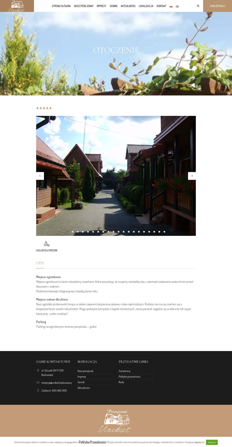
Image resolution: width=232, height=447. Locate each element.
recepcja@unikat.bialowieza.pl (57, 382)
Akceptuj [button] (212, 442)
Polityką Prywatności (92, 442)
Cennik (81, 382)
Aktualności (84, 387)
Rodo (121, 382)
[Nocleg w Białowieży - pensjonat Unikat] (116, 421)
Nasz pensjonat (85, 371)
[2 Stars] (40, 108)
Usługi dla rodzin (46, 250)
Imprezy (82, 376)
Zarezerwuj (124, 371)
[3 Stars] (43, 108)
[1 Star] (37, 108)
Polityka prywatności (129, 376)
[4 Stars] (47, 108)
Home (109, 90)
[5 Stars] (50, 108)
